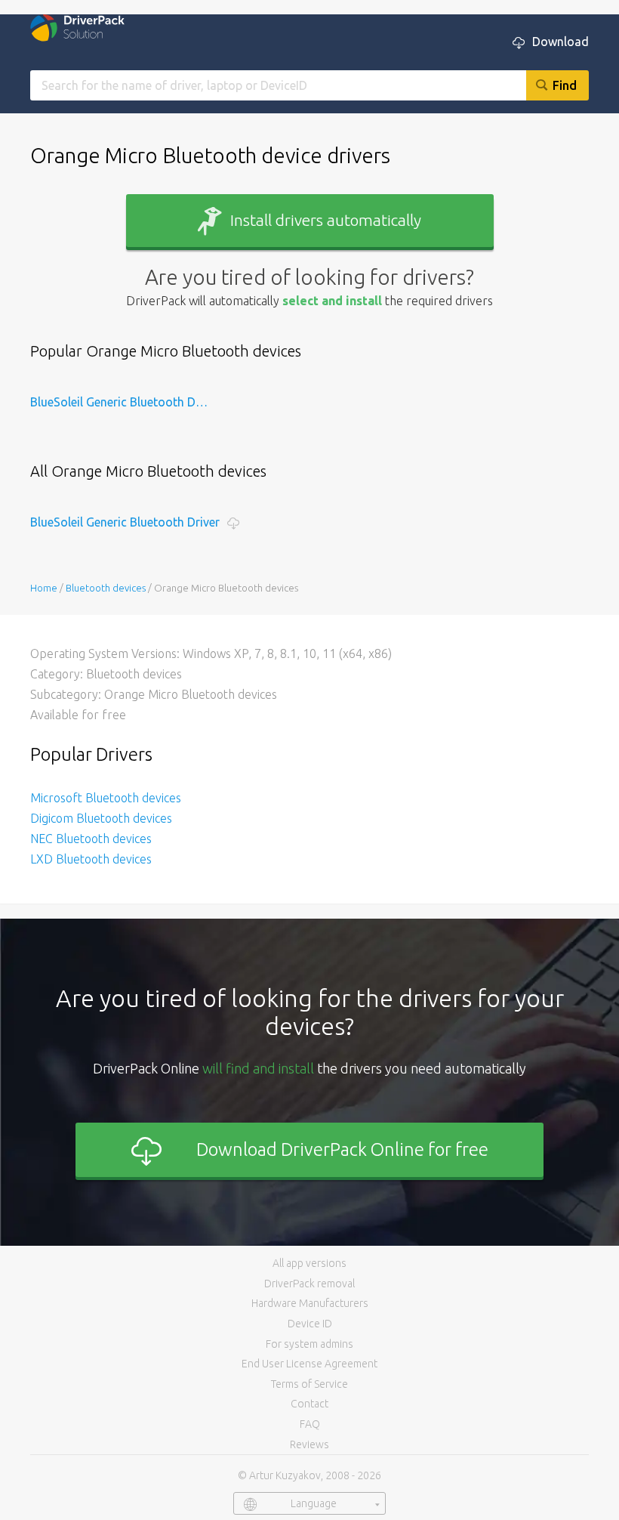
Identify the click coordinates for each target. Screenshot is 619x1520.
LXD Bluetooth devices (91, 859)
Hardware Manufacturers (309, 1303)
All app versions (309, 1263)
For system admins (309, 1344)
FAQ (310, 1424)
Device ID (310, 1324)
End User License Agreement (309, 1364)
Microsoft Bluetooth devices (105, 798)
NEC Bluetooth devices (91, 838)
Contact (309, 1404)
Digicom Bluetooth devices (101, 818)
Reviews (309, 1444)
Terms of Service (309, 1384)
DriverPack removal (309, 1283)
